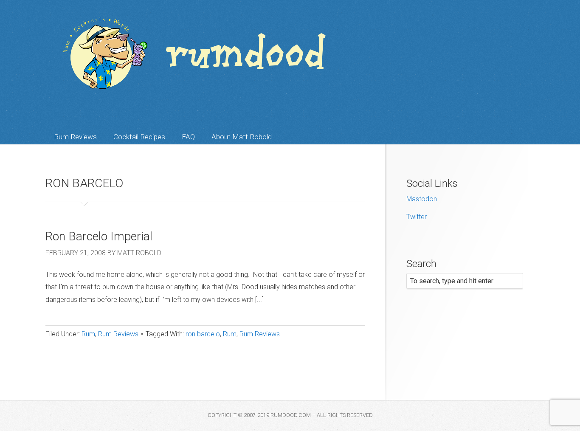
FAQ (188, 136)
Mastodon (421, 199)
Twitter (416, 217)
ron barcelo (203, 334)
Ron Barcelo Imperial (98, 236)
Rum (88, 334)
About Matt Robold (241, 136)
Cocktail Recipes (139, 136)
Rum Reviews (75, 136)
